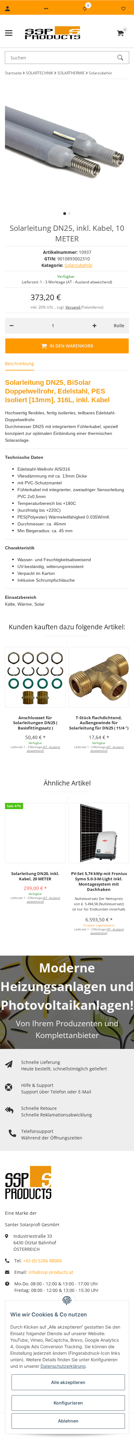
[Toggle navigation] (8, 33)
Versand (73, 307)
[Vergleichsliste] (84, 9)
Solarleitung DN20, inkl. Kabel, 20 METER (35, 876)
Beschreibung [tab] (19, 363)
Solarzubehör (79, 265)
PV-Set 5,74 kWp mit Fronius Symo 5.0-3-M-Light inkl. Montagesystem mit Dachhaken (99, 881)
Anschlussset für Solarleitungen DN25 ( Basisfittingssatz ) (35, 723)
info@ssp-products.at (50, 1272)
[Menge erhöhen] (94, 325)
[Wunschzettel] (123, 9)
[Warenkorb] (120, 33)
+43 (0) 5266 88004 (42, 1261)
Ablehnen (68, 1420)
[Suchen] (123, 57)
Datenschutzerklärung (63, 1366)
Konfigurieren (68, 1402)
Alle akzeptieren (68, 1382)
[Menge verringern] (11, 325)
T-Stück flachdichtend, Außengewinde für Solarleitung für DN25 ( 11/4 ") (98, 723)
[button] (46, 8)
